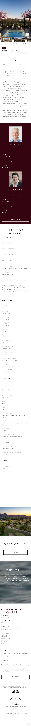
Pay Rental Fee (5, 645)
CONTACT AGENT (16, 219)
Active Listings (5, 640)
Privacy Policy (6, 671)
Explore (15, 552)
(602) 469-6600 (7, 201)
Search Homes (5, 641)
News (2, 643)
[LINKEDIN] (19, 698)
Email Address (5, 660)
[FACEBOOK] (11, 698)
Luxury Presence (15, 709)
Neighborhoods (5, 638)
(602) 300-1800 (6, 156)
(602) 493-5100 (5, 617)
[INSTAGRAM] (15, 698)
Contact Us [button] (15, 594)
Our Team (4, 635)
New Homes (4, 636)
